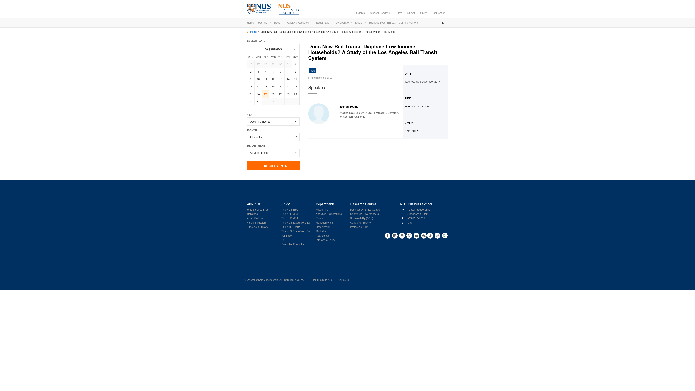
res (313, 70)
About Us (262, 22)
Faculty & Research (298, 22)
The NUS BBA (289, 209)
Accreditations (255, 218)
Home (250, 22)
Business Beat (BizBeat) (382, 22)
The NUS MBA (289, 218)
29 (273, 64)
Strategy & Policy (325, 240)
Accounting (322, 209)
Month (252, 130)
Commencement (408, 22)
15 (295, 79)
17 (258, 86)
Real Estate (322, 235)
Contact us (439, 13)
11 (265, 79)
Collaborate (342, 22)
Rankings (252, 214)
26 (250, 64)
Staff (399, 13)
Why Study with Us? (258, 209)
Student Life (322, 22)
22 (295, 86)
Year (250, 114)
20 (280, 86)
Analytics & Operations (329, 214)
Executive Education (293, 244)
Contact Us (343, 279)
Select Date (256, 41)
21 (288, 86)
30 (280, 64)
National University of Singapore (262, 279)
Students (360, 13)
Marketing (321, 231)
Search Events (273, 166)
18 (265, 86)
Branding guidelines (322, 279)
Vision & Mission (256, 222)
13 (280, 79)
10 (258, 79)
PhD (283, 240)
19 (273, 86)
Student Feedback (380, 13)
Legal (302, 279)
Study (277, 22)
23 (250, 94)
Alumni (411, 13)
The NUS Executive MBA (295, 222)
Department (256, 146)
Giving (423, 13)
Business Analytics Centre (365, 209)
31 (288, 64)
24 (258, 94)
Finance (320, 218)
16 (250, 86)
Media (359, 22)
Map (409, 222)
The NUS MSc (289, 214)
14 (288, 79)
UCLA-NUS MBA (290, 227)
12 (273, 79)
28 (265, 64)
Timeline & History (257, 227)
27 (258, 64)
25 (265, 94)
